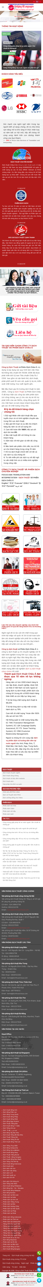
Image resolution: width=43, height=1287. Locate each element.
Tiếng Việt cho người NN (11, 1224)
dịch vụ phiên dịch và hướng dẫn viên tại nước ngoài (22, 740)
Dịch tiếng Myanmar (10, 1240)
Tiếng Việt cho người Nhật (12, 1228)
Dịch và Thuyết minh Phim (12, 795)
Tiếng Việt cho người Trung (12, 1231)
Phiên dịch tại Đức (9, 1204)
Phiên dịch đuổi (8, 814)
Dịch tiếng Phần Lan (10, 1112)
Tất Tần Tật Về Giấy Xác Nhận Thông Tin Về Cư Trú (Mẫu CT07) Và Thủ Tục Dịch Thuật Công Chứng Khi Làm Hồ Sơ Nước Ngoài (20, 853)
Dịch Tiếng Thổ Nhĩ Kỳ (10, 1161)
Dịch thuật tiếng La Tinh (11, 1246)
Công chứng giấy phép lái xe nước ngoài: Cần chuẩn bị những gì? (21, 823)
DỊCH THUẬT (24, 477)
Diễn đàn (22, 1267)
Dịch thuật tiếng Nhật (10, 1119)
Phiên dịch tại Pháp (9, 1211)
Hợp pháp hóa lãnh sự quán (12, 784)
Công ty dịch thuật (9, 649)
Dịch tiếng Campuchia (10, 1148)
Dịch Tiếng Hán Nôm (10, 1183)
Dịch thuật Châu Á (26, 673)
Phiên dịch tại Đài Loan (11, 1195)
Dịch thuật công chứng (11, 775)
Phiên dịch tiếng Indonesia (12, 1217)
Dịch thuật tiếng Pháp (10, 1117)
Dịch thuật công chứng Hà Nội (23, 1255)
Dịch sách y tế (8, 1173)
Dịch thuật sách (8, 781)
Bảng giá (6, 53)
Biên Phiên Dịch (9, 34)
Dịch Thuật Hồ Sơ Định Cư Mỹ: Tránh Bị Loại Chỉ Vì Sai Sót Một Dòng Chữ (21, 879)
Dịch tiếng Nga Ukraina (11, 1121)
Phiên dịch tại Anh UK (10, 1199)
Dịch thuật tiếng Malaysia (11, 1190)
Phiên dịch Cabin (8, 808)
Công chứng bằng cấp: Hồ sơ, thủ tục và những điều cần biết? (21, 67)
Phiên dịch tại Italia (9, 1197)
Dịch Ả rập (7, 1130)
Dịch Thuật (19, 392)
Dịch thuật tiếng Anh (10, 1110)
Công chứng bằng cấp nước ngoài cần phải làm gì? (20, 828)
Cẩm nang (6, 1267)
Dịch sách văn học (9, 1168)
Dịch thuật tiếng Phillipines (12, 1186)
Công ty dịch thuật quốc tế (28, 165)
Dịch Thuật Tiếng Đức (10, 1123)
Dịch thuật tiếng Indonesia (12, 1164)
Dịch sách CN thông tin (11, 1181)
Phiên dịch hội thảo (9, 805)
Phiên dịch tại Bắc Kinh (11, 1244)
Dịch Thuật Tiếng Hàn (10, 1137)
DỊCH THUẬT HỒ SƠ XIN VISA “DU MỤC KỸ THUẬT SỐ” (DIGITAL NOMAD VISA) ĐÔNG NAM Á (20, 867)
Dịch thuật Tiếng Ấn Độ (11, 1139)
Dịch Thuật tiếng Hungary (12, 1157)
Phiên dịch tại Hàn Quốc (11, 1208)
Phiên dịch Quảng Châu (11, 1206)
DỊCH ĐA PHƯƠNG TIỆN (11, 789)
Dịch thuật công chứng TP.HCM (14, 1259)
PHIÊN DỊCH (7, 802)
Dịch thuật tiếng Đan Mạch (12, 1159)
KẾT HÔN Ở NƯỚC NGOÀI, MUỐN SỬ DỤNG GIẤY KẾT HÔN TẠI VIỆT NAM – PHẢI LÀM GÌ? (21, 860)
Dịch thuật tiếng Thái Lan (11, 1142)
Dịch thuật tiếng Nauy (10, 1152)
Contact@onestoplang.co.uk (17, 1048)
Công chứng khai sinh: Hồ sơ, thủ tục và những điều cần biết (21, 47)
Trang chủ (6, 1255)
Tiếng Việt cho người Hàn (12, 1226)
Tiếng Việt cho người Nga (12, 1233)
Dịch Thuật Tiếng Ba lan (11, 1155)
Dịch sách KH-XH (9, 1177)
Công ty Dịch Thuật (10, 367)
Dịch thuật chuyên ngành (11, 773)
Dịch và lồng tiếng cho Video (13, 798)
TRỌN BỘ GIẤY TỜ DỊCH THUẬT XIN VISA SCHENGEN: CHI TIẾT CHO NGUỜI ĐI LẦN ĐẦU (21, 873)
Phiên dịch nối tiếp (9, 811)
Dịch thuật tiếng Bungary (11, 1249)
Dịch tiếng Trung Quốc (10, 1114)
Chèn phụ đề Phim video (11, 792)
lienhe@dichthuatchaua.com (17, 959)
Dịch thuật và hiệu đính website (14, 778)
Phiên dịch (34, 1263)
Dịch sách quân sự (9, 1175)
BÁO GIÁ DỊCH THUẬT (16, 237)
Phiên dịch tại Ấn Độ (10, 1242)
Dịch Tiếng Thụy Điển (10, 1146)
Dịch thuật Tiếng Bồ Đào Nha (13, 1135)
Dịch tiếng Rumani (9, 1192)
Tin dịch (15, 1267)
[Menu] (3, 7)
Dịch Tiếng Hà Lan (9, 1128)
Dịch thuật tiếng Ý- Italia (11, 1126)
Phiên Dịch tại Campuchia (11, 1221)
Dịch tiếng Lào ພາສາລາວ (11, 1150)
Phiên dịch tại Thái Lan (10, 1219)
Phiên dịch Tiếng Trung (11, 1202)
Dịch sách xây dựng (9, 1170)
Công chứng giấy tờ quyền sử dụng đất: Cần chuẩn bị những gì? (21, 846)
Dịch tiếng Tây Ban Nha (11, 1133)
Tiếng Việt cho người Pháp (12, 1235)
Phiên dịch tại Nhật (9, 1213)
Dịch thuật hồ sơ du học (11, 1237)
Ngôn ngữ (25, 1263)
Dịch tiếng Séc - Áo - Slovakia (13, 1188)
